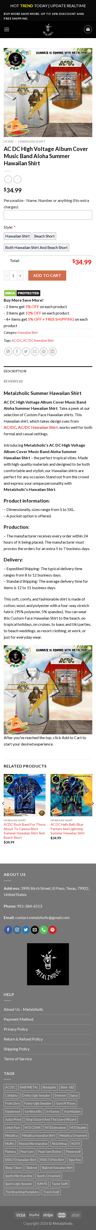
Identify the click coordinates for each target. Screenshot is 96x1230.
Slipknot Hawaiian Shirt (57, 1168)
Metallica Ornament (73, 1135)
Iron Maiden (72, 1111)
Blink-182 (67, 1087)
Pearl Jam (27, 1152)
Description (15, 371)
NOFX (75, 1144)
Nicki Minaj (59, 1144)
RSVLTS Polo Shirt (52, 1160)
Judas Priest (13, 1119)
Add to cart (47, 275)
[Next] (92, 813)
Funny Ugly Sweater (37, 1103)
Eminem (60, 1095)
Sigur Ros (74, 1160)
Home (9, 142)
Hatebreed (12, 1111)
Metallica (11, 1135)
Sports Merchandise (18, 1176)
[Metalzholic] (48, 29)
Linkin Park (12, 1128)
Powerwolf (73, 1152)
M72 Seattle (78, 1128)
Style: (10, 227)
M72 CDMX (33, 1128)
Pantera (10, 1152)
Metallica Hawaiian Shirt (38, 1135)
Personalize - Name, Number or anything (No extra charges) (46, 203)
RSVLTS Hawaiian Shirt (20, 1160)
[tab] (48, 371)
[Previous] (3, 813)
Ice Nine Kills (33, 1111)
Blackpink (49, 1087)
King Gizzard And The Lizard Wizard (51, 1119)
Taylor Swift (60, 1184)
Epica (74, 1095)
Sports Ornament (49, 1176)
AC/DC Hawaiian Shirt (38, 340)
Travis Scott (51, 1192)
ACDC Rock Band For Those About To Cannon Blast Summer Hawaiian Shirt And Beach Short (24, 831)
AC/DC (17, 340)
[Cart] (88, 29)
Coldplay (11, 1095)
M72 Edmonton (55, 1128)
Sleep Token (13, 1168)
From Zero (12, 1103)
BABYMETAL (29, 1087)
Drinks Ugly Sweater (36, 1095)
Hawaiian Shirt (32, 142)
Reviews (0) (13, 381)
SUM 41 (42, 1184)
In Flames (53, 1111)
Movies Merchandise (33, 1144)
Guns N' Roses (66, 1103)
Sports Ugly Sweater (18, 1184)
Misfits (9, 1144)
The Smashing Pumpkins (22, 1192)
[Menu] (7, 29)
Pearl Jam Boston (50, 1152)
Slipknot (31, 1168)
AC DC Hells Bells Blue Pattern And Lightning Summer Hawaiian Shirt (67, 828)
